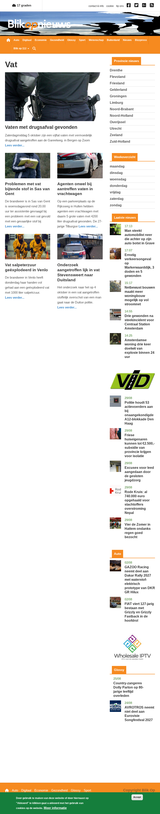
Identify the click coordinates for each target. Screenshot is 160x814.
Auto (16, 40)
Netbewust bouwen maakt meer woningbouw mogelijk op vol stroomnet (140, 296)
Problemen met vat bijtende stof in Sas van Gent (27, 189)
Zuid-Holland (120, 141)
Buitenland (113, 40)
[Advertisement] (132, 759)
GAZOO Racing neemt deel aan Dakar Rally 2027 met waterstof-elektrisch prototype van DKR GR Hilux (140, 579)
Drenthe (116, 70)
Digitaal (26, 40)
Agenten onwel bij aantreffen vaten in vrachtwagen (75, 189)
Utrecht (115, 128)
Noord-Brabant (122, 109)
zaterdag (117, 198)
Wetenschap (96, 40)
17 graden (23, 5)
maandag (117, 166)
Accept (137, 797)
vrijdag (115, 192)
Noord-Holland (121, 115)
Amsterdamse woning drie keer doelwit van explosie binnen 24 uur (139, 348)
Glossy (71, 40)
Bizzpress (141, 40)
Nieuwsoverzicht (8, 40)
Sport (82, 40)
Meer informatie (55, 808)
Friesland (117, 83)
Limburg (116, 102)
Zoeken (34, 48)
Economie (41, 40)
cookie (110, 6)
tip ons (120, 6)
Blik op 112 (20, 48)
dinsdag (116, 173)
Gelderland (118, 89)
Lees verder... (14, 145)
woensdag (118, 179)
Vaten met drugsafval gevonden (41, 127)
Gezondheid (57, 40)
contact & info (96, 6)
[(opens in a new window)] (129, 6)
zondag (116, 205)
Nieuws (127, 40)
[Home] (39, 24)
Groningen (118, 96)
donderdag (118, 186)
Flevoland (117, 77)
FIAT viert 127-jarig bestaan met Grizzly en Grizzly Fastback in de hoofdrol (139, 612)
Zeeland (116, 135)
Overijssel (117, 122)
